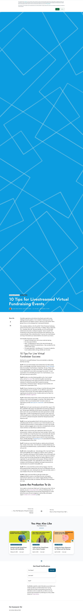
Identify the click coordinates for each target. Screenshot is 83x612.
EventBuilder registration (30, 394)
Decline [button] (62, 9)
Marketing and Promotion (14, 295)
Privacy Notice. (35, 594)
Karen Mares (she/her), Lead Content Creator (22, 308)
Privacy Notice (48, 3)
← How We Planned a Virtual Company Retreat (22, 512)
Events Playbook (24, 295)
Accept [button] (57, 9)
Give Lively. (29, 379)
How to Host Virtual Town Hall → (59, 512)
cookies (25, 1)
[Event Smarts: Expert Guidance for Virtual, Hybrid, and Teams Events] (41, 511)
